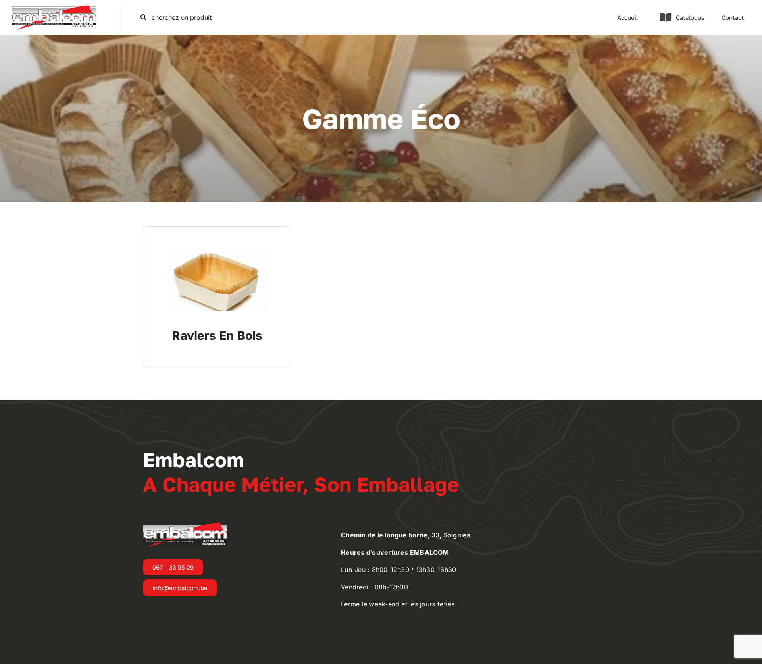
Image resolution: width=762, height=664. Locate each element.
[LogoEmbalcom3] (54, 8)
